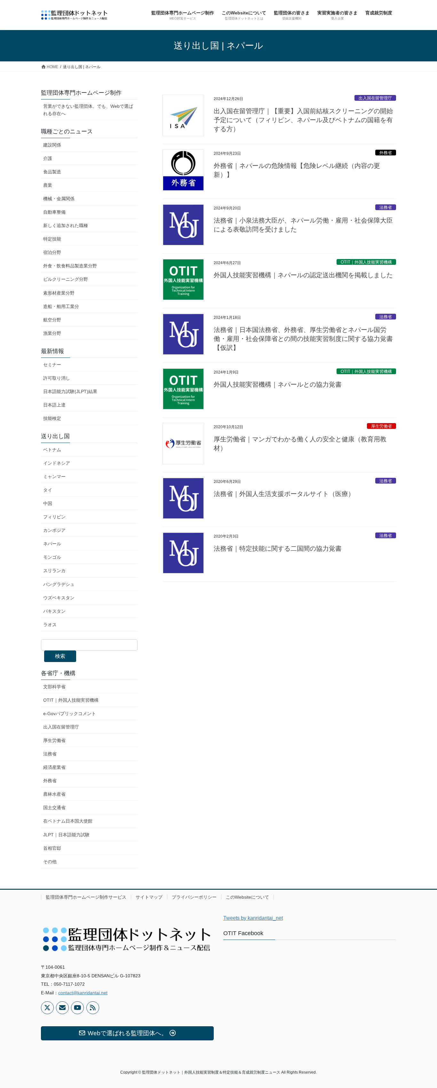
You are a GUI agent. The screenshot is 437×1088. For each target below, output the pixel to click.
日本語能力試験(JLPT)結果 (70, 391)
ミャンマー (54, 476)
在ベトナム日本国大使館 (67, 821)
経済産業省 (54, 767)
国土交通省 (54, 807)
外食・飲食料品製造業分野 (70, 265)
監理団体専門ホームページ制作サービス (86, 897)
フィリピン (54, 516)
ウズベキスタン (59, 597)
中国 (47, 503)
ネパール (52, 543)
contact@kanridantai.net (82, 992)
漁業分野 (52, 333)
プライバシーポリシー (194, 897)
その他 (50, 861)
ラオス (50, 624)
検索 (60, 656)
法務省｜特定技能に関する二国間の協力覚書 (278, 548)
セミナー (52, 364)
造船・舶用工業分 (61, 306)
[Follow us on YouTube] (77, 1007)
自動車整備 (54, 212)
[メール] (62, 1007)
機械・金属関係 (59, 198)
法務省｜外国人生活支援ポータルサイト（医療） (284, 493)
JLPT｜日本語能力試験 (66, 834)
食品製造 (52, 171)
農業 (47, 185)
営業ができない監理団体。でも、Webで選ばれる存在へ (88, 110)
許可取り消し (56, 378)
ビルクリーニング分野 (65, 279)
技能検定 (52, 418)
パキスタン (54, 611)
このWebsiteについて (247, 897)
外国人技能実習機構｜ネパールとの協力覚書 (278, 384)
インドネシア (56, 463)
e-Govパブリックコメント (69, 713)
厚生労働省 (381, 426)
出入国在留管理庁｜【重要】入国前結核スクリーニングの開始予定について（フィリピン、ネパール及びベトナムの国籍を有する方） (303, 119)
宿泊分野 (52, 252)
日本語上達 (54, 404)
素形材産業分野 (59, 293)
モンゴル (52, 557)
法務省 (385, 207)
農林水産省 (54, 794)
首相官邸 (52, 848)
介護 (47, 158)
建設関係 (52, 144)
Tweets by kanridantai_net (253, 918)
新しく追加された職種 (65, 225)
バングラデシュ (59, 584)
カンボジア (54, 530)
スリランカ (54, 570)
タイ (47, 490)
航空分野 (52, 319)
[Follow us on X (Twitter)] (47, 1007)
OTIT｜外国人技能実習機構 (366, 262)
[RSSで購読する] (92, 1007)
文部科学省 (54, 686)
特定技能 (52, 238)
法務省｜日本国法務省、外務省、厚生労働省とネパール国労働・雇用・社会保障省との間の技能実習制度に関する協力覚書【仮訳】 (303, 338)
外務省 (385, 152)
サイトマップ (149, 897)
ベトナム (52, 449)
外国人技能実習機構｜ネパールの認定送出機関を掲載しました (303, 275)
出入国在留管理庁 (375, 98)
